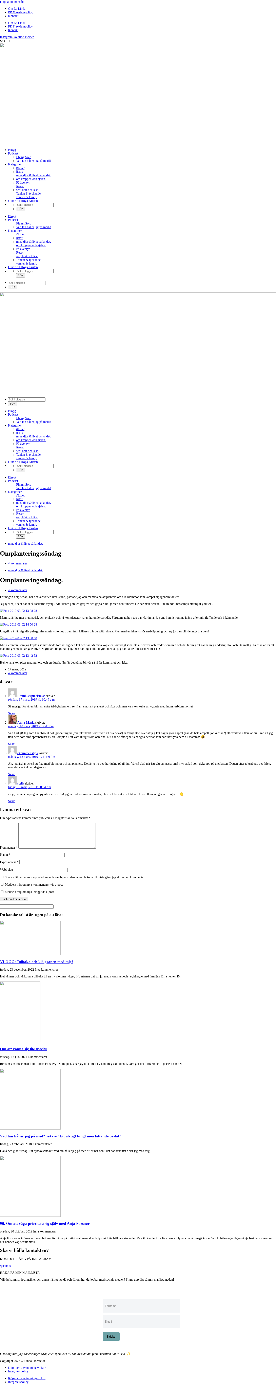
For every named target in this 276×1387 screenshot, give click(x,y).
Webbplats (6, 869)
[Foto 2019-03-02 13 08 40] (18, 638)
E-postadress (9, 862)
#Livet (20, 168)
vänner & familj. (26, 197)
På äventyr (23, 182)
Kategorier (15, 164)
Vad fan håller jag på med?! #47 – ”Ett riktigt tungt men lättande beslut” (60, 1136)
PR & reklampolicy (20, 12)
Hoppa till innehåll (12, 1)
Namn (5, 854)
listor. (19, 171)
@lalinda (6, 1265)
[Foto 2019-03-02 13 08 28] (18, 610)
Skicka (111, 1336)
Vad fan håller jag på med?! (33, 160)
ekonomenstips (27, 753)
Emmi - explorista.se (31, 696)
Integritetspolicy (18, 1371)
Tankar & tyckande (28, 193)
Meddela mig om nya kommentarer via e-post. (34, 884)
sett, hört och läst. (27, 190)
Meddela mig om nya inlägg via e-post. (30, 892)
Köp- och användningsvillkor (26, 1367)
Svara (11, 713)
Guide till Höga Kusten (23, 200)
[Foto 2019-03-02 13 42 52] (18, 655)
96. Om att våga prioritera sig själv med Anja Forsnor (45, 1223)
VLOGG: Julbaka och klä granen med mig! (36, 962)
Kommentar (9, 847)
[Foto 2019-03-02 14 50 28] (18, 624)
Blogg (12, 149)
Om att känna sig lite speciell (23, 1049)
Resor (20, 186)
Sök (2, 40)
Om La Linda (16, 8)
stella (20, 783)
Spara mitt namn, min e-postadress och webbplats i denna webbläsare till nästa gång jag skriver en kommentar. (75, 877)
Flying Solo (23, 157)
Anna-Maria (26, 722)
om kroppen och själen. (31, 179)
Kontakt (13, 16)
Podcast (13, 153)
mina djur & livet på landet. (33, 175)
